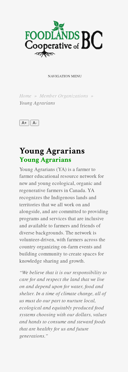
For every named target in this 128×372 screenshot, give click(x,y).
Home (25, 95)
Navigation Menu (65, 76)
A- (35, 123)
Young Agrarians (45, 159)
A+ (24, 123)
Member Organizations (64, 95)
